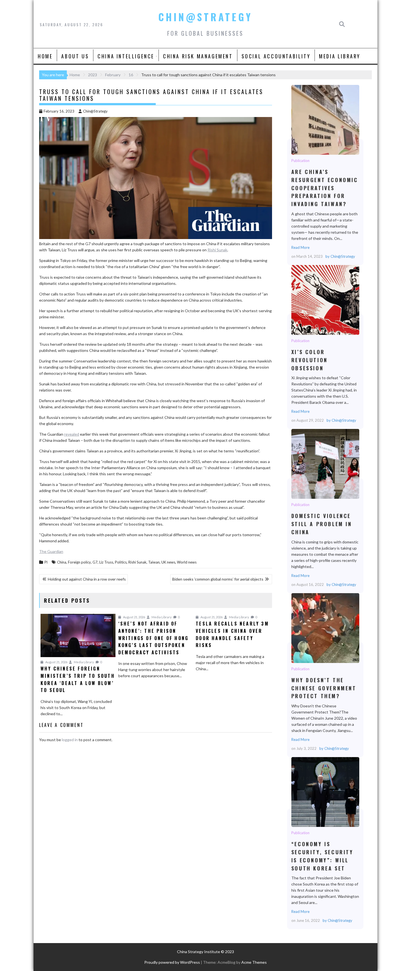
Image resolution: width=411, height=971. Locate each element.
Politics (121, 562)
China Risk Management (198, 56)
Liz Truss (106, 562)
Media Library (339, 56)
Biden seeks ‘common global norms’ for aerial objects (217, 579)
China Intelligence (126, 56)
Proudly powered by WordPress (172, 962)
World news (187, 562)
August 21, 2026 (56, 662)
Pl (46, 562)
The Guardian (51, 551)
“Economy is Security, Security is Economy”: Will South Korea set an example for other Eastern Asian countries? (325, 792)
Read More (300, 247)
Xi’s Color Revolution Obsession (325, 300)
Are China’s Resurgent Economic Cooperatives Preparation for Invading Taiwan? (325, 119)
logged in (70, 739)
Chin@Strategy (205, 16)
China (61, 562)
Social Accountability (276, 56)
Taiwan (154, 562)
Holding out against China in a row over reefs (87, 579)
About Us (75, 56)
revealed (71, 434)
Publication (300, 160)
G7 (95, 562)
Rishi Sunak (217, 249)
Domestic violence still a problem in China (325, 463)
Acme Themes (254, 962)
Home (45, 56)
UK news (168, 562)
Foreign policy (79, 562)
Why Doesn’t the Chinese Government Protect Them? (325, 628)
